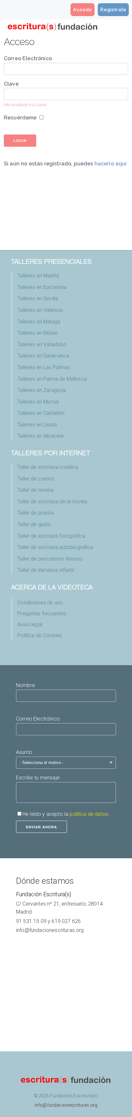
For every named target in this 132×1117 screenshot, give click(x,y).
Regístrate (113, 10)
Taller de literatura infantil (45, 570)
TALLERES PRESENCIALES (51, 261)
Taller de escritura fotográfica (51, 536)
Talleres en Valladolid (41, 344)
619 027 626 (66, 921)
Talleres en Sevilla (37, 298)
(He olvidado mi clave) (25, 104)
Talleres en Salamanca (43, 356)
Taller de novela (35, 490)
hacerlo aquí (111, 164)
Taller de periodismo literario (50, 559)
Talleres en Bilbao (37, 333)
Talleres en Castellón (40, 413)
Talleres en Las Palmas (43, 367)
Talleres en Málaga (38, 322)
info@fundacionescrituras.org (50, 930)
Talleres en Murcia (38, 402)
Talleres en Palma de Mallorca (52, 379)
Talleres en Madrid (38, 276)
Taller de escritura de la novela (52, 501)
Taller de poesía (35, 513)
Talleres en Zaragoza (41, 390)
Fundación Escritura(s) (43, 894)
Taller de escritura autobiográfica (55, 547)
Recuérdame (20, 118)
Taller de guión (33, 524)
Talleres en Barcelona (42, 287)
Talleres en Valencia (40, 310)
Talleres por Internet (50, 452)
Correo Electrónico (28, 58)
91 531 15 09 (31, 921)
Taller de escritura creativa (47, 467)
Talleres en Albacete (40, 436)
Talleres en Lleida (37, 425)
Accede (82, 10)
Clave (11, 84)
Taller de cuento (35, 479)
